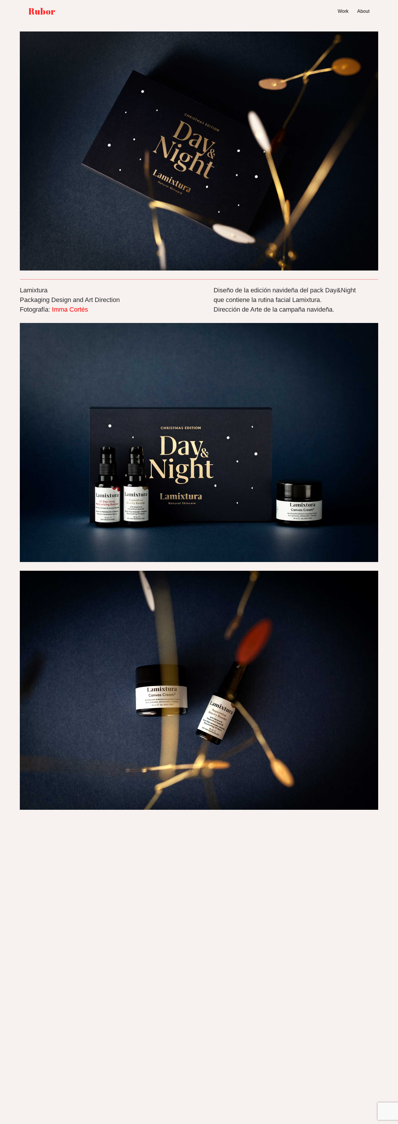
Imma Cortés (70, 309)
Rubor (42, 11)
